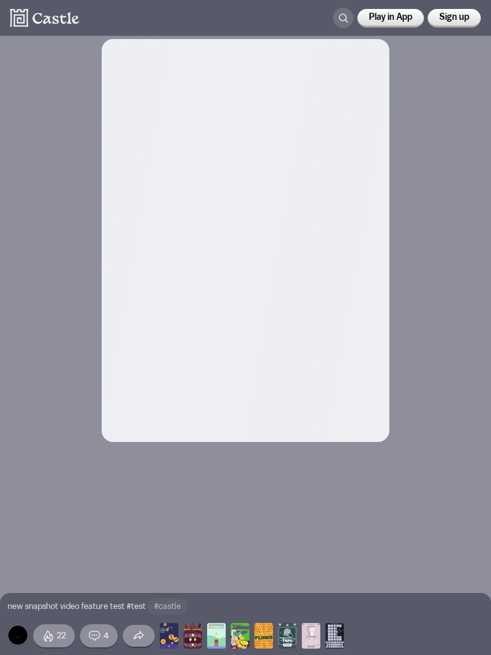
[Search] (343, 18)
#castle (167, 606)
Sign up (454, 17)
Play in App (390, 17)
